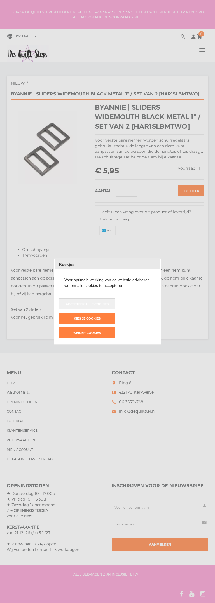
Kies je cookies (87, 318)
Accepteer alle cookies (87, 304)
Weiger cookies (87, 332)
